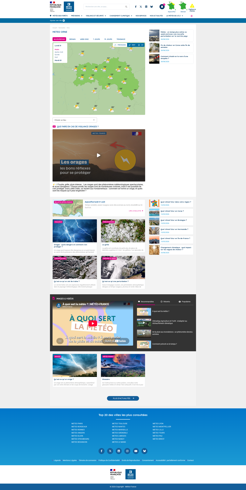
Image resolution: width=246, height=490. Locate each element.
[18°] (103, 70)
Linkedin (146, 7)
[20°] (76, 106)
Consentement (148, 460)
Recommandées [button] (147, 302)
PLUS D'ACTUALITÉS (121, 398)
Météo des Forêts (60, 16)
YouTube (136, 451)
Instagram (127, 451)
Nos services (141, 16)
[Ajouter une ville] (64, 20)
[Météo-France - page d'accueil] (130, 474)
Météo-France (130, 487)
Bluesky (151, 7)
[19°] (107, 87)
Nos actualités (156, 16)
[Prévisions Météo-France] (69, 7)
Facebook (135, 7)
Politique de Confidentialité (109, 460)
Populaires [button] (186, 302)
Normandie (62, 27)
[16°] (74, 69)
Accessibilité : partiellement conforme (170, 460)
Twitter (141, 7)
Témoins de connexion (87, 460)
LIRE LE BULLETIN (135, 211)
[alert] (192, 8)
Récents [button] (166, 302)
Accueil (55, 27)
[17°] (83, 69)
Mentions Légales (70, 460)
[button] (191, 15)
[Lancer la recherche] (126, 7)
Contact (190, 460)
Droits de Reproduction (131, 460)
